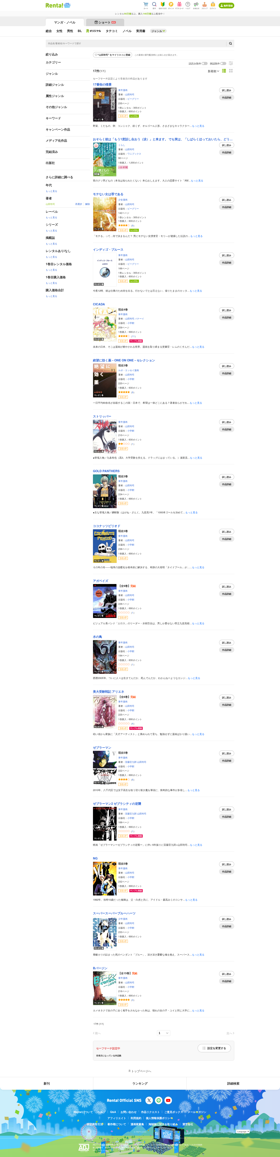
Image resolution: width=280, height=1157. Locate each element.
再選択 (78, 203)
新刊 (47, 1083)
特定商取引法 (95, 1124)
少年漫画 (122, 918)
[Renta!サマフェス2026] (66, 5)
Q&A (113, 1112)
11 (133, 336)
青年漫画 (122, 89)
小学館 (130, 322)
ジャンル (156, 31)
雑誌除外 (215, 63)
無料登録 (228, 5)
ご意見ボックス (173, 1112)
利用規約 (136, 1118)
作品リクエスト (150, 1112)
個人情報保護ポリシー (159, 1118)
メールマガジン (197, 1112)
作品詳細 (226, 97)
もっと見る (51, 191)
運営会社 (187, 1124)
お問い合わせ (129, 1112)
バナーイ (139, 318)
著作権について (116, 1124)
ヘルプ (102, 1112)
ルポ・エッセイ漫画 (128, 370)
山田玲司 (129, 94)
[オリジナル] (93, 31)
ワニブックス (134, 153)
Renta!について (83, 1112)
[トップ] (54, 5)
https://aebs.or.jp (99, 1150)
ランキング (140, 1083)
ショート (106, 22)
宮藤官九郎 (131, 761)
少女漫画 (122, 199)
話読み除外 (195, 63)
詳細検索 (233, 1083)
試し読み (226, 90)
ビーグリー (133, 98)
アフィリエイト (116, 1118)
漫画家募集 (137, 1124)
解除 (87, 203)
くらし (121, 144)
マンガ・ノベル (64, 22)
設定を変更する (216, 1048)
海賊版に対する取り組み (163, 1124)
